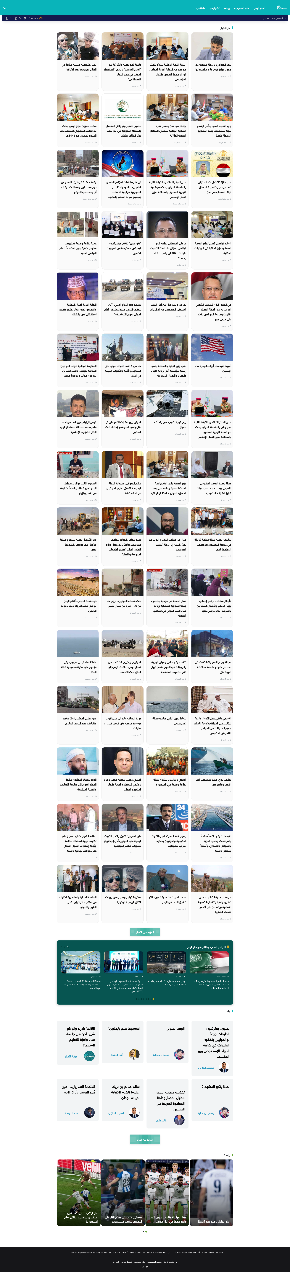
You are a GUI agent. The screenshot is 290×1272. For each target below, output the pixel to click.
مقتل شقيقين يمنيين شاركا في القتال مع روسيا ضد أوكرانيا (79, 66)
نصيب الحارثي (206, 1067)
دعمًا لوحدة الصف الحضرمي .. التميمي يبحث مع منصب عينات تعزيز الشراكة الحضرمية (213, 487)
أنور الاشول (116, 1054)
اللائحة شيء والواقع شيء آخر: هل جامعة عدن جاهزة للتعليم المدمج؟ (80, 1036)
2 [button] (151, 999)
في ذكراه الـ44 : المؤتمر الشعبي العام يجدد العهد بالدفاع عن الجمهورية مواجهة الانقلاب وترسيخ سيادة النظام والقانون (123, 189)
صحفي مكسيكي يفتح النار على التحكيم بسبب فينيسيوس (123, 1218)
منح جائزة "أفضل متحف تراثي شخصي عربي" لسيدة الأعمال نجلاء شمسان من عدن (214, 186)
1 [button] (153, 999)
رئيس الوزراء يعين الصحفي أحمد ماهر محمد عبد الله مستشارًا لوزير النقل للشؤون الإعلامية (78, 426)
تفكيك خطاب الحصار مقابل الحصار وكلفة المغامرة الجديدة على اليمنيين (170, 1100)
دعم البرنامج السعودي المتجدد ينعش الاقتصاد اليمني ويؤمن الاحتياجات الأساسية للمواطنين (212, 984)
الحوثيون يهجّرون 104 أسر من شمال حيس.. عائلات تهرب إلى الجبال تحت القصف (124, 666)
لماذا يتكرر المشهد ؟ (215, 1086)
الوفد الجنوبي (175, 1027)
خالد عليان (161, 1120)
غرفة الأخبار (71, 1056)
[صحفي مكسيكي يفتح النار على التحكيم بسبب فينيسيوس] (123, 1192)
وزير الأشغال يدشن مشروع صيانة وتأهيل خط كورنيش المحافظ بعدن (78, 544)
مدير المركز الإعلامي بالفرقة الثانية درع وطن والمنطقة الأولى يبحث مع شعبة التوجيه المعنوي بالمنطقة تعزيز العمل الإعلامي (212, 429)
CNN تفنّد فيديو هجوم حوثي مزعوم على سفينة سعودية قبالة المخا (79, 666)
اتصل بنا (116, 1261)
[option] (209, 970)
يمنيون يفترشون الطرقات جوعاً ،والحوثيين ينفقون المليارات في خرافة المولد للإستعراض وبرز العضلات (213, 1041)
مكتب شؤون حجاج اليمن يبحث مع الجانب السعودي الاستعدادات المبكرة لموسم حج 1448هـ (78, 130)
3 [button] (148, 999)
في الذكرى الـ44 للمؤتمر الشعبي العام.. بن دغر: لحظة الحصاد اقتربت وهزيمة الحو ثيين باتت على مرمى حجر (213, 311)
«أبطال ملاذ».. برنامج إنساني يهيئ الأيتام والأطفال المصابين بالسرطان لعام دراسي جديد (214, 605)
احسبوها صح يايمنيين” (124, 1027)
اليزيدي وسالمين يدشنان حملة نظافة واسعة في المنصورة (169, 781)
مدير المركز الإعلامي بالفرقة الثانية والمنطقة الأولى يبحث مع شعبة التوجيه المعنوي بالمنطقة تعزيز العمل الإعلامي (167, 189)
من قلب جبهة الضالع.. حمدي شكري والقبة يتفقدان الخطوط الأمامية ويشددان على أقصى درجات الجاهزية (214, 904)
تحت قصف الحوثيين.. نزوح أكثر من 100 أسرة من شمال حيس (124, 603)
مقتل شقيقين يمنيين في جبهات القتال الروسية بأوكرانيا (123, 899)
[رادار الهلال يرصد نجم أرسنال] (211, 1192)
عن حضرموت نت (170, 1261)
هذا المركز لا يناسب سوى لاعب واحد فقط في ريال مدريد (167, 1218)
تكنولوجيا (214, 7)
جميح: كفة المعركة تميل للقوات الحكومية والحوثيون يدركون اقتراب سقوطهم (168, 840)
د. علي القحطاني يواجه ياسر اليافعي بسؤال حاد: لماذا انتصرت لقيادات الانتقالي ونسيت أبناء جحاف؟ (168, 250)
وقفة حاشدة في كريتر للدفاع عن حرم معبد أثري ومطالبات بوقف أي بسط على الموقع (79, 186)
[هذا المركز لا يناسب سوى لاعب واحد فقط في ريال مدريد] (167, 1192)
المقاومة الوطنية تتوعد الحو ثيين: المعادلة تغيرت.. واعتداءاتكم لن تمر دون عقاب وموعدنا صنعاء (78, 370)
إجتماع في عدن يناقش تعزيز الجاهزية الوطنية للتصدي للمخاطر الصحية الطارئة (168, 130)
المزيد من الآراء (145, 1139)
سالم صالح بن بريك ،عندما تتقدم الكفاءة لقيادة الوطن (125, 1091)
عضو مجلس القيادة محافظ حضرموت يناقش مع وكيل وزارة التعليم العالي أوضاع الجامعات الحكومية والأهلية (123, 546)
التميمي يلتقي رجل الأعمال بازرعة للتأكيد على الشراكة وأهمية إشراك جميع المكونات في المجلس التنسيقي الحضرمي (212, 725)
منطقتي (201, 7)
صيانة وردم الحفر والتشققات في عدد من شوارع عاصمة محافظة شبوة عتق (213, 666)
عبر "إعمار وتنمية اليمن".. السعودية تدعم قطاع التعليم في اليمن (167, 982)
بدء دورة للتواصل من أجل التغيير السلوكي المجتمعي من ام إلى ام (168, 306)
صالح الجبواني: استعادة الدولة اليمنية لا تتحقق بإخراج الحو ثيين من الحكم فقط (123, 487)
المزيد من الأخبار (145, 931)
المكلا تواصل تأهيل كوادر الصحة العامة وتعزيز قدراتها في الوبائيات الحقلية (213, 247)
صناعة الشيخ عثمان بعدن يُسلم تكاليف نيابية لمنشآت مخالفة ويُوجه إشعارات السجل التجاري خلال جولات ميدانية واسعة (79, 843)
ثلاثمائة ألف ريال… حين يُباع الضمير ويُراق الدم (78, 1089)
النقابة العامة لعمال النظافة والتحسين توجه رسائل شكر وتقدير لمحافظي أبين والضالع (78, 309)
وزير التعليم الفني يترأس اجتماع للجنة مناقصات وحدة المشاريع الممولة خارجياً (214, 130)
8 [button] (136, 999)
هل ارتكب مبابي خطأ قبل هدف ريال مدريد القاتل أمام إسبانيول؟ (81, 1216)
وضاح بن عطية (161, 1054)
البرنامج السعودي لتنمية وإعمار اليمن (206, 946)
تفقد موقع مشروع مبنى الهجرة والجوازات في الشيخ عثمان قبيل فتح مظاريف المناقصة (168, 666)
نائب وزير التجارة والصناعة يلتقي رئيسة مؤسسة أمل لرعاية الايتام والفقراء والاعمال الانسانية (168, 370)
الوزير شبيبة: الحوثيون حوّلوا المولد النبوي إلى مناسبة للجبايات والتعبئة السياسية (78, 784)
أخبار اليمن (259, 7)
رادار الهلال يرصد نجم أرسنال (213, 1220)
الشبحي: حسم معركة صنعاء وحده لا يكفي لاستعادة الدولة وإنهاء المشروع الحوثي (122, 784)
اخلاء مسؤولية (139, 1261)
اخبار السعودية (241, 7)
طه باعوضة (71, 1113)
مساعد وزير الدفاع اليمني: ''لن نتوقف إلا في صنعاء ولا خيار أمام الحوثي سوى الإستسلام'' (122, 309)
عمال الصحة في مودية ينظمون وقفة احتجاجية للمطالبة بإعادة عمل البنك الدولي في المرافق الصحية (168, 607)
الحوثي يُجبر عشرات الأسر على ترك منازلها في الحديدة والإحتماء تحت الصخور (122, 426)
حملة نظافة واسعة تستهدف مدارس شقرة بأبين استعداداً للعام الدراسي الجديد (78, 247)
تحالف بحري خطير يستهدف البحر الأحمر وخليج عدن (213, 781)
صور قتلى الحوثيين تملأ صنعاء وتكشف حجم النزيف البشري (80, 720)
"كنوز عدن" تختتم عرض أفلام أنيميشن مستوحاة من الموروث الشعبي (124, 247)
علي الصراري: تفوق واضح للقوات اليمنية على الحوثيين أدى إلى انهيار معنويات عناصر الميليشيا (122, 840)
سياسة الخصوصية (154, 1261)
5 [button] (143, 999)
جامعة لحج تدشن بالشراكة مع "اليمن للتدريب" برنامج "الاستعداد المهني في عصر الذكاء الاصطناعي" (122, 71)
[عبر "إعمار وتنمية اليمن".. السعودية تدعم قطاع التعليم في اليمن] (166, 962)
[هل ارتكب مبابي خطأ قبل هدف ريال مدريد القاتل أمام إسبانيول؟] (79, 1192)
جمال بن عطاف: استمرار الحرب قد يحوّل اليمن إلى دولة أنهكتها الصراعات (167, 544)
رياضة (227, 7)
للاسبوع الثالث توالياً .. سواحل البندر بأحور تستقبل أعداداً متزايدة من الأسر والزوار (78, 487)
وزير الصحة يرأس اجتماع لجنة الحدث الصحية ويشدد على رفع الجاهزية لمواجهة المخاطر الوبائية (168, 487)
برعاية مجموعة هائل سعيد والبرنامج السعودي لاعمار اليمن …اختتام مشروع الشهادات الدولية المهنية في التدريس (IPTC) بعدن (125, 986)
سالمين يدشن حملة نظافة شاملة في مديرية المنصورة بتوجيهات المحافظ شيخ (213, 544)
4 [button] (146, 999)
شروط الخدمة (126, 1261)
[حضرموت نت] (282, 7)
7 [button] (139, 999)
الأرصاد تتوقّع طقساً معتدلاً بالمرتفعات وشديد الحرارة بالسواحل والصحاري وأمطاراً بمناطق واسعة (215, 843)
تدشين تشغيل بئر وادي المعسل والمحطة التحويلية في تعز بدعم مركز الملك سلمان (123, 130)
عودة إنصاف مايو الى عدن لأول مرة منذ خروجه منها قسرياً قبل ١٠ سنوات (122, 722)
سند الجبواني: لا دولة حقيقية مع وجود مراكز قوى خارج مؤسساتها (213, 66)
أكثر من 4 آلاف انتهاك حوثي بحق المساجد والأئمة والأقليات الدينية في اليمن (123, 370)
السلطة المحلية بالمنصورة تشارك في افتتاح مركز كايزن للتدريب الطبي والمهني (78, 901)
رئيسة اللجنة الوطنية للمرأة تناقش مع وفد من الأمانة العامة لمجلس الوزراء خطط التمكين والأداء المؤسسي (167, 71)
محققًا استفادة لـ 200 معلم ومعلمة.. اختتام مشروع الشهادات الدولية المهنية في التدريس (82, 984)
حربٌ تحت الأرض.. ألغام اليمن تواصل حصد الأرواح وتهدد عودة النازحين (79, 605)
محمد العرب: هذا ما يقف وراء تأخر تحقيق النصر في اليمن (167, 899)
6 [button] (141, 999)
